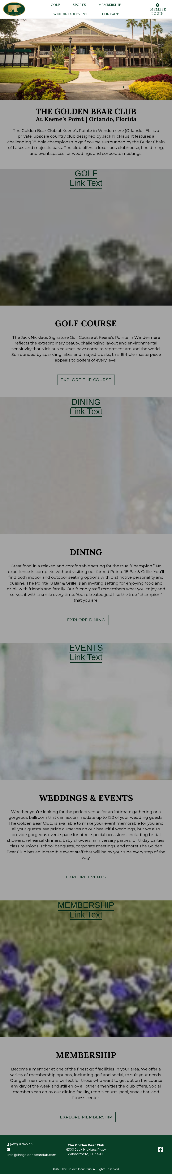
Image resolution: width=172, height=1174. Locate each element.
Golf (55, 5)
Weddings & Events (71, 14)
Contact (110, 14)
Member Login (157, 11)
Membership (109, 5)
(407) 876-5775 (21, 1144)
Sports (79, 5)
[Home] (14, 16)
